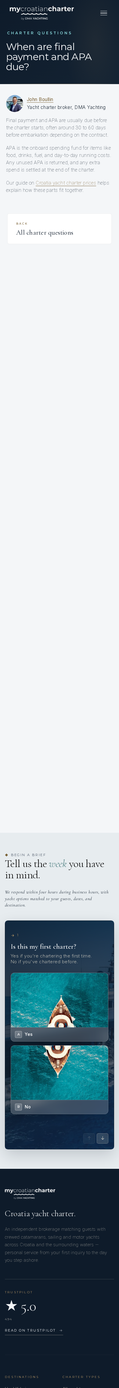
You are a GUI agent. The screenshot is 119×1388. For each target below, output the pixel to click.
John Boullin (40, 99)
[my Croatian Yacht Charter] (42, 13)
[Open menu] (103, 13)
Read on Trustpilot (34, 1330)
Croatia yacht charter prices (66, 183)
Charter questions (39, 33)
